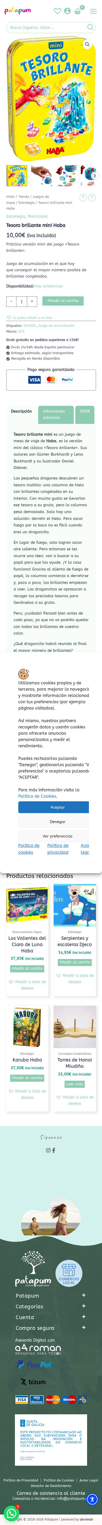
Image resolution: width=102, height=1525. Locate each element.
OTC (21, 331)
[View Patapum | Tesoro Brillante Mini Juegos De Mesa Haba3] (41, 175)
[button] (87, 44)
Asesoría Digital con (35, 1340)
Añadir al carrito (63, 300)
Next (95, 176)
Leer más (74, 1084)
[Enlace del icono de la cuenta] (67, 10)
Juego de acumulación (56, 326)
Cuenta (25, 1317)
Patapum (27, 1296)
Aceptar (57, 807)
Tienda (23, 197)
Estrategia (27, 203)
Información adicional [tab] (54, 414)
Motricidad (38, 216)
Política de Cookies (37, 796)
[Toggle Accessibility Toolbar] (92, 1499)
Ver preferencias (57, 836)
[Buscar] (90, 27)
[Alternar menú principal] (93, 11)
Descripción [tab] (21, 411)
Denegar (57, 821)
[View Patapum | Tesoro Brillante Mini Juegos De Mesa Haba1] (16, 175)
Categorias (29, 1307)
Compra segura (35, 1328)
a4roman (86, 1519)
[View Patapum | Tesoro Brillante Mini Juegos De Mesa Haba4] (66, 175)
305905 (29, 326)
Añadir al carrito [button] (27, 968)
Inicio (10, 197)
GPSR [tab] (85, 411)
